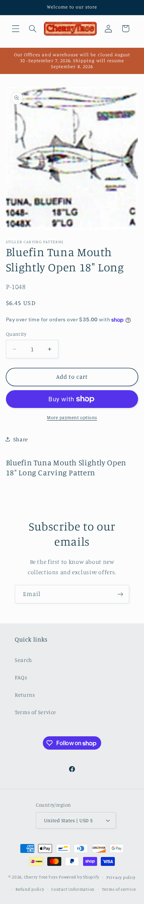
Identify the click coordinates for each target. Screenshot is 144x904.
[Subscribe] (120, 594)
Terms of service (119, 889)
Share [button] (20, 439)
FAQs (21, 677)
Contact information (73, 889)
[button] (15, 28)
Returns (25, 695)
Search (23, 660)
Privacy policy (121, 877)
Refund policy (30, 889)
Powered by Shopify (79, 877)
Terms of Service (35, 712)
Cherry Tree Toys (41, 877)
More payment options (72, 417)
